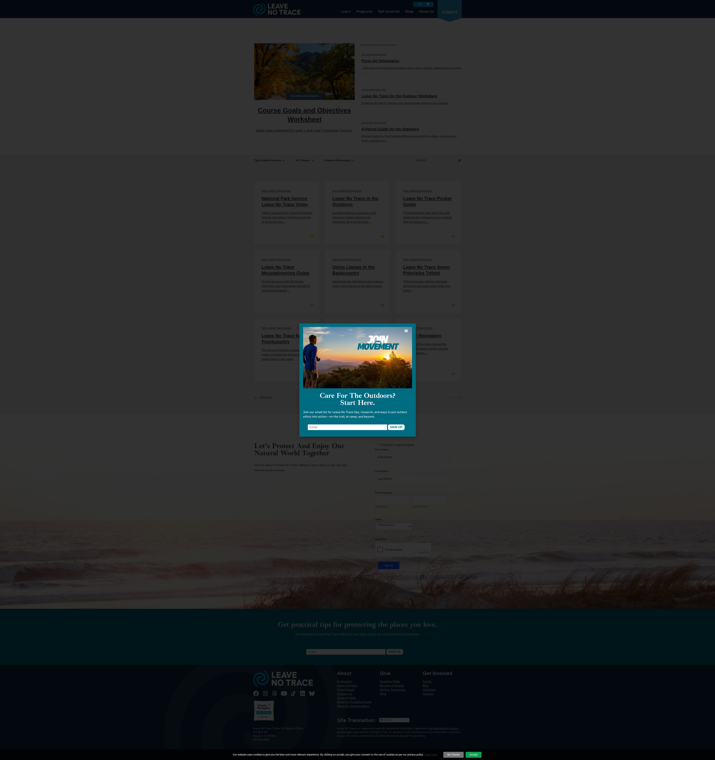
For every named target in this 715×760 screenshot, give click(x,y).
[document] (357, 380)
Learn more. (431, 754)
